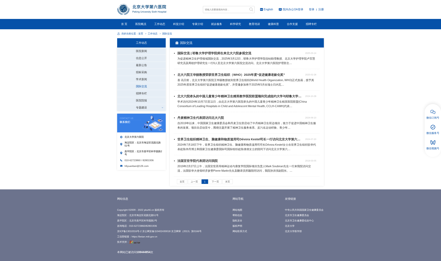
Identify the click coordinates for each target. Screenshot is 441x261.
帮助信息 (237, 215)
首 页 (124, 24)
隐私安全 (237, 220)
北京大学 (290, 226)
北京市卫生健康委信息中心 (299, 220)
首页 (140, 33)
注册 (321, 9)
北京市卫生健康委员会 (297, 215)
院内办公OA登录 (293, 9)
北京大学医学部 (293, 231)
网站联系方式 (240, 231)
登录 (311, 9)
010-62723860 (133, 160)
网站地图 (237, 209)
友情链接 (290, 198)
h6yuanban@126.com (137, 166)
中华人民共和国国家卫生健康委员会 (304, 209)
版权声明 (237, 226)
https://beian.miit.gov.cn (144, 236)
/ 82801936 (147, 160)
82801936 (151, 226)
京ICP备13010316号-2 (129, 231)
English (268, 9)
